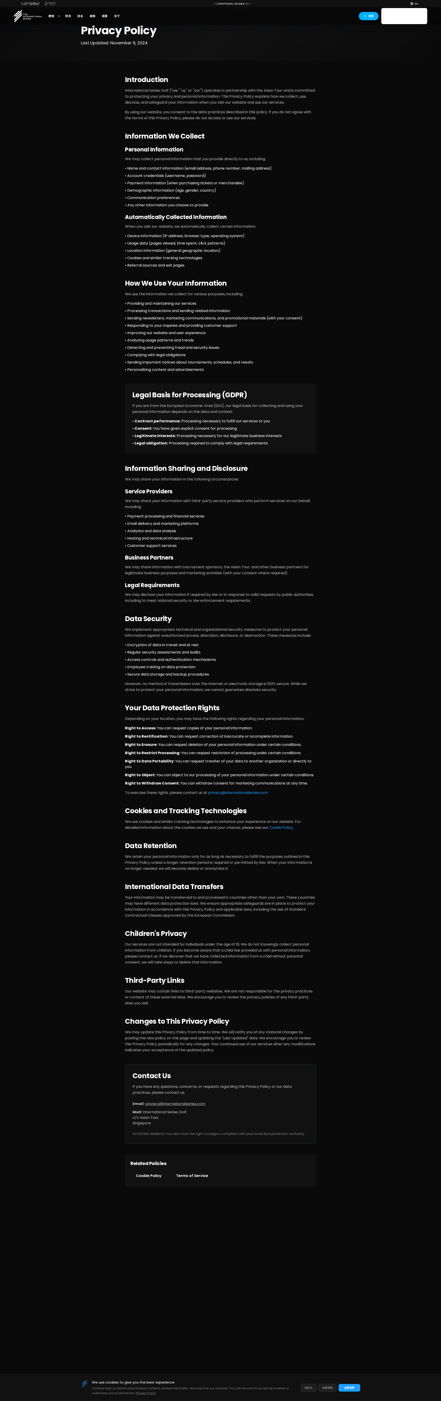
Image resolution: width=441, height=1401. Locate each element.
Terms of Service (192, 1175)
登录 (371, 16)
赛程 (51, 16)
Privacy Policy (146, 1393)
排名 (80, 16)
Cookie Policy (281, 827)
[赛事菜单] (59, 16)
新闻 (93, 16)
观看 (105, 16)
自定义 (309, 1388)
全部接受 (349, 1388)
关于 (117, 16)
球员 (68, 16)
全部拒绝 (327, 1388)
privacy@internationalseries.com (238, 792)
